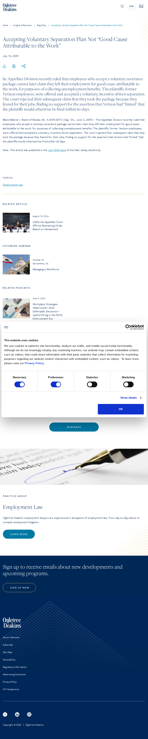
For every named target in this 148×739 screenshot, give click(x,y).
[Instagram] (29, 714)
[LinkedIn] (17, 714)
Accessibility (9, 659)
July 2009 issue (57, 150)
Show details (128, 397)
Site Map (7, 652)
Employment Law (13, 185)
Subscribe (8, 645)
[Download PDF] (4, 66)
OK (121, 409)
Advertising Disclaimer (14, 674)
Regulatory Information (15, 667)
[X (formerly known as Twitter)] (5, 714)
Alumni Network (11, 637)
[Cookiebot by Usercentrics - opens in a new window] (128, 327)
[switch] (56, 384)
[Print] (14, 66)
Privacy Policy (34, 363)
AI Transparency (11, 689)
